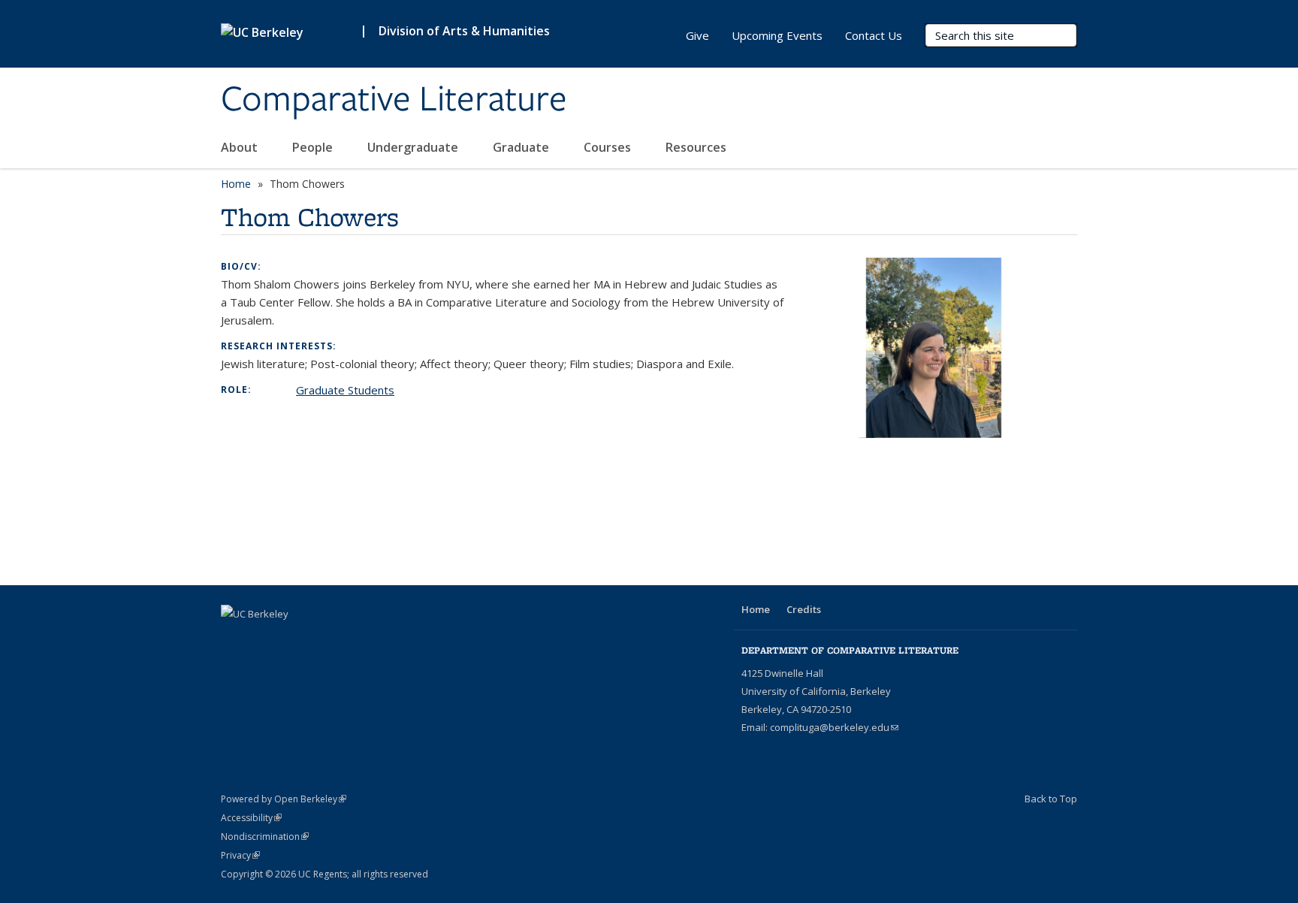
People (314, 147)
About (241, 147)
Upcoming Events (777, 35)
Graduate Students (345, 389)
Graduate (522, 147)
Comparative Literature (394, 99)
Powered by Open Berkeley (283, 799)
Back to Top (1051, 798)
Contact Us (873, 35)
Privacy (240, 855)
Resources (696, 147)
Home (236, 184)
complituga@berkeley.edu (834, 727)
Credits (803, 609)
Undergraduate (414, 147)
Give (697, 35)
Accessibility (251, 817)
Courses (609, 147)
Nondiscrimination (265, 836)
